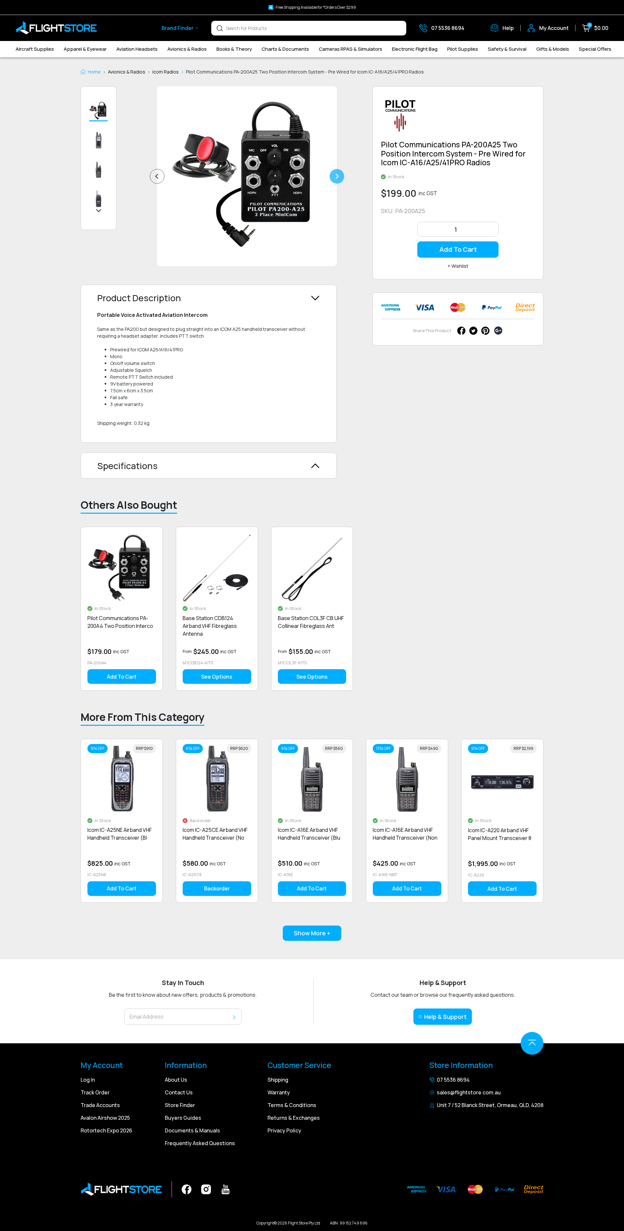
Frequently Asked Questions (200, 1143)
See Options (216, 676)
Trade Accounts (100, 1105)
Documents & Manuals (192, 1130)
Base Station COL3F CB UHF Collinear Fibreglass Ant (311, 622)
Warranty (278, 1092)
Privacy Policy (284, 1130)
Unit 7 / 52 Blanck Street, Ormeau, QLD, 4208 (490, 1105)
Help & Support (445, 1017)
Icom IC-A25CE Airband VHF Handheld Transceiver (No (215, 833)
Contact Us (179, 1092)
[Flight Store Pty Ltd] (56, 28)
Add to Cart (458, 249)
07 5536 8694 (453, 1079)
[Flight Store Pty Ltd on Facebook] (186, 1189)
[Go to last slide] (157, 176)
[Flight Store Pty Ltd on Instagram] (206, 1189)
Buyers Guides (183, 1117)
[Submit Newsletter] (234, 1016)
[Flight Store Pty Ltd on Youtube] (225, 1189)
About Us (176, 1079)
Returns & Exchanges (293, 1117)
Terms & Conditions (291, 1105)
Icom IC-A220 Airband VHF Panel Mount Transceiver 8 (499, 834)
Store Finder (180, 1105)
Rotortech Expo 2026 (106, 1130)
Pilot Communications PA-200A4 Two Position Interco (120, 622)
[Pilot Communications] (400, 118)
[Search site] (219, 28)
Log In (88, 1079)
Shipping (277, 1079)
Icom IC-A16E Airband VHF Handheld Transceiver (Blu (309, 833)
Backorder (217, 888)
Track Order (95, 1092)
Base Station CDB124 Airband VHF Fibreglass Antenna (210, 626)
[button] (98, 111)
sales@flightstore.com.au (469, 1092)
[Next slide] (337, 176)
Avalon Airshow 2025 (105, 1117)
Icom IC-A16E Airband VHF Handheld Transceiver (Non (405, 833)
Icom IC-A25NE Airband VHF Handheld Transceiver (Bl (119, 833)
